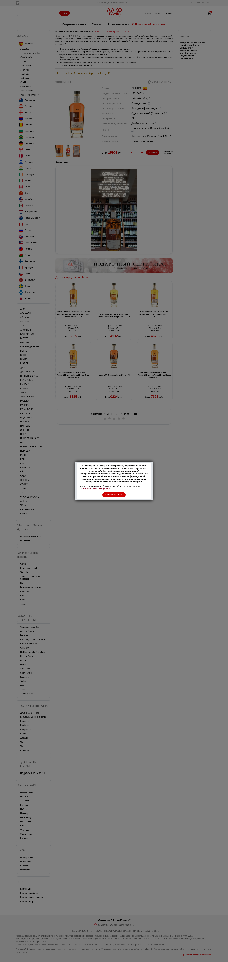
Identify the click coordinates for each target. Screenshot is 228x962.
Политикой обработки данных (95, 489)
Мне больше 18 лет (114, 494)
